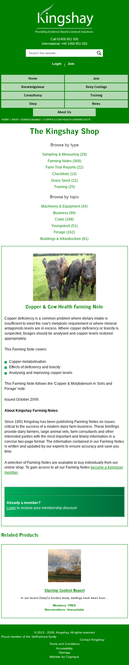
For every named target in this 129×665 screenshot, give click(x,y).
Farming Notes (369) (64, 161)
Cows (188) (64, 219)
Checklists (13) (64, 174)
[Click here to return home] (64, 32)
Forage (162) (64, 232)
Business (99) (64, 213)
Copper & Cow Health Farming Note (67, 119)
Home (5, 119)
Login (11, 508)
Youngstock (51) (64, 226)
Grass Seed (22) (64, 180)
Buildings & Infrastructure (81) (64, 239)
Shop (15, 119)
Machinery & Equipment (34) (64, 206)
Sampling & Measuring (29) (64, 154)
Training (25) (64, 187)
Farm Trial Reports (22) (64, 167)
